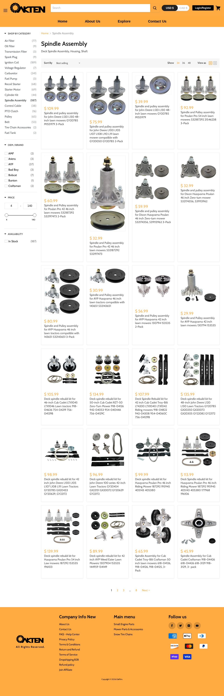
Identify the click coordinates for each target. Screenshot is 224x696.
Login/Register (203, 7)
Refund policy (66, 664)
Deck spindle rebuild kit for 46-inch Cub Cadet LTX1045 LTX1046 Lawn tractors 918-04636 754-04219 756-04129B (61, 406)
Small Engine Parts (124, 624)
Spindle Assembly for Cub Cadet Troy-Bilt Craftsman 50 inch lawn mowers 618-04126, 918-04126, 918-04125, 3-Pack (153, 563)
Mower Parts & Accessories (128, 629)
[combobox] (100, 8)
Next (145, 590)
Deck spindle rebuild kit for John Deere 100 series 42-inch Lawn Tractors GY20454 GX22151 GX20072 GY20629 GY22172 (107, 486)
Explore (124, 21)
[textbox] (11, 206)
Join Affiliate (65, 669)
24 (178, 62)
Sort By (48, 62)
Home (62, 21)
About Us (92, 21)
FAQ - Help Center (69, 634)
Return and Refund (69, 649)
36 (183, 62)
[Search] (155, 8)
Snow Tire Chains (123, 634)
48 (189, 62)
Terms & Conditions (69, 644)
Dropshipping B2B (69, 659)
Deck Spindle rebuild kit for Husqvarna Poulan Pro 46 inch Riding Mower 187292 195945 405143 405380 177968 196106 (198, 486)
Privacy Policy (67, 639)
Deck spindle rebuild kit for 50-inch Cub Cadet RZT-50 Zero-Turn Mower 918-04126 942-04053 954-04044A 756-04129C (107, 406)
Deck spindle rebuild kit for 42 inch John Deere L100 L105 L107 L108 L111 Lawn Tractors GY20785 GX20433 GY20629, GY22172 (61, 486)
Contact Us (157, 21)
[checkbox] (21, 153)
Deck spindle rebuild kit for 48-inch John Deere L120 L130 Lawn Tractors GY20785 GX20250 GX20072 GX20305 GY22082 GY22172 (198, 406)
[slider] (6, 215)
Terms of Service (68, 654)
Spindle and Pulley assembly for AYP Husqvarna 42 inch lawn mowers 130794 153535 (198, 321)
